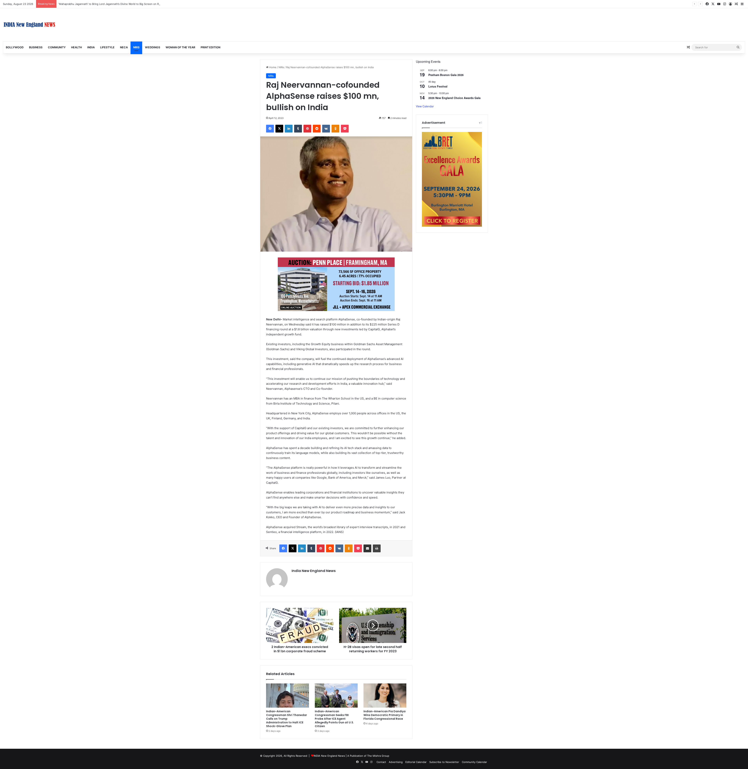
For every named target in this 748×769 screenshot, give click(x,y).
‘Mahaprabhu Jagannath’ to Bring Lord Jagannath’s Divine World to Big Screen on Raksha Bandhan (117, 3)
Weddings (152, 47)
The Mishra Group (378, 755)
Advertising (396, 762)
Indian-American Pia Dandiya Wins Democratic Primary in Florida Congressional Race (384, 715)
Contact (381, 762)
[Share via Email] (367, 548)
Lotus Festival (437, 86)
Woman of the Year (180, 47)
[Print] (377, 548)
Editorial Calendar (416, 762)
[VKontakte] (326, 129)
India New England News (314, 570)
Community (57, 47)
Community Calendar (474, 762)
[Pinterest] (307, 129)
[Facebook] (270, 129)
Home (272, 67)
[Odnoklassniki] (335, 129)
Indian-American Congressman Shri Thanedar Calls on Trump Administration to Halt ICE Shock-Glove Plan (286, 718)
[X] (279, 129)
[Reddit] (317, 129)
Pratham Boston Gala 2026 (446, 75)
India (91, 47)
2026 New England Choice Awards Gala (454, 98)
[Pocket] (345, 129)
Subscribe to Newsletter (444, 762)
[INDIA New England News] (29, 25)
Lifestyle (107, 47)
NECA (124, 47)
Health (76, 47)
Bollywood (15, 47)
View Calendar (425, 106)
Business (35, 47)
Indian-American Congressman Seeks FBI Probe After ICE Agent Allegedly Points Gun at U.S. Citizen (334, 718)
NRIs (136, 47)
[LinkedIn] (289, 129)
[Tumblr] (298, 129)
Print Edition (210, 47)
